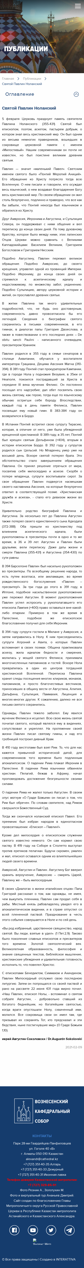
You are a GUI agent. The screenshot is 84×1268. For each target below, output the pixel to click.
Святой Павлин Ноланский (22, 84)
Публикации (32, 79)
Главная (8, 79)
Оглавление (19, 94)
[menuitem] (42, 94)
